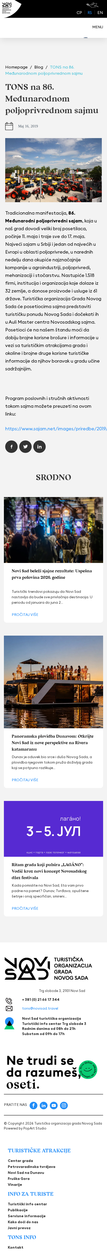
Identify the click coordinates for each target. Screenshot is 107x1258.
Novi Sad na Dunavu (26, 1172)
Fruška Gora (19, 1178)
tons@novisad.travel (40, 1008)
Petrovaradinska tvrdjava (31, 1166)
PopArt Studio (34, 1128)
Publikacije (18, 1210)
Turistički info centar (27, 1204)
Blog (39, 67)
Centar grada (20, 1160)
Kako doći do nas (23, 1222)
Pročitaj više (25, 614)
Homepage (17, 67)
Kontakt (15, 1247)
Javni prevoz (19, 1228)
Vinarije (15, 1184)
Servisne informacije (27, 1216)
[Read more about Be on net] (93, 5)
